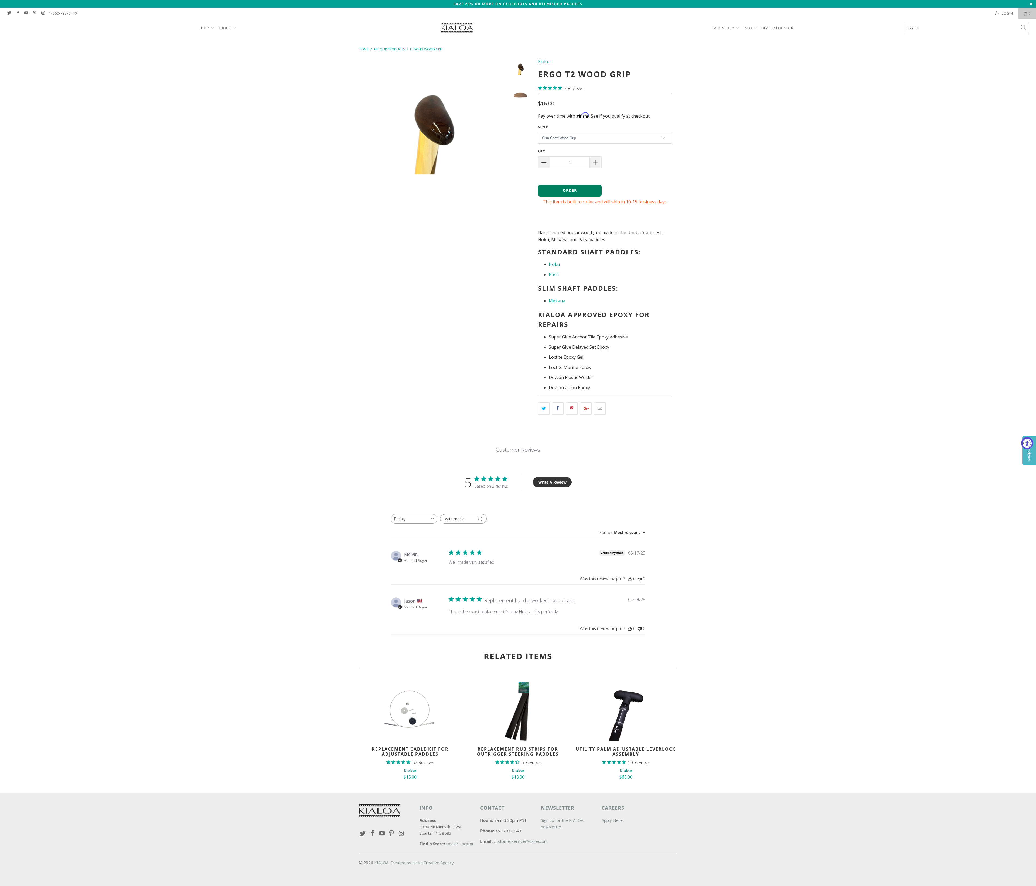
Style (543, 126)
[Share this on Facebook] (558, 408)
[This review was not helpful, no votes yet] (640, 579)
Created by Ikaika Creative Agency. (422, 862)
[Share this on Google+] (586, 408)
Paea (554, 275)
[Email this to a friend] (600, 408)
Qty (541, 151)
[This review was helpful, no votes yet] (630, 579)
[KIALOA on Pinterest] (34, 13)
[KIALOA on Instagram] (42, 13)
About (224, 27)
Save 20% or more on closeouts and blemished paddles (518, 4)
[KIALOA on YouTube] (26, 13)
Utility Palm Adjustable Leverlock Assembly (626, 710)
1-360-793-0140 (63, 13)
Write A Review (552, 482)
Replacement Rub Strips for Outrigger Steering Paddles (518, 710)
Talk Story (723, 27)
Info (748, 27)
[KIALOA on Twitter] (9, 13)
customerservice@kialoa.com (521, 841)
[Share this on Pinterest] (572, 408)
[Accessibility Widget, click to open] (1027, 443)
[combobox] (414, 519)
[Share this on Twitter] (544, 408)
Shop (204, 27)
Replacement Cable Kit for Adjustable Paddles (410, 710)
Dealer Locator (777, 27)
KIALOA (381, 862)
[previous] (366, 134)
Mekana (557, 301)
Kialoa (544, 61)
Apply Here (612, 820)
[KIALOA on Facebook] (17, 13)
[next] (495, 134)
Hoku (554, 264)
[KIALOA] (521, 28)
